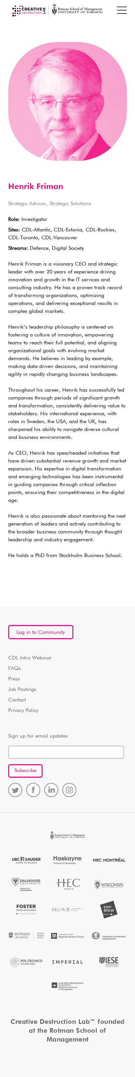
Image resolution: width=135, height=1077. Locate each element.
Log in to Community (40, 632)
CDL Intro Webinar (30, 658)
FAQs (14, 668)
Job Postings (22, 689)
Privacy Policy (23, 710)
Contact (17, 700)
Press (14, 679)
